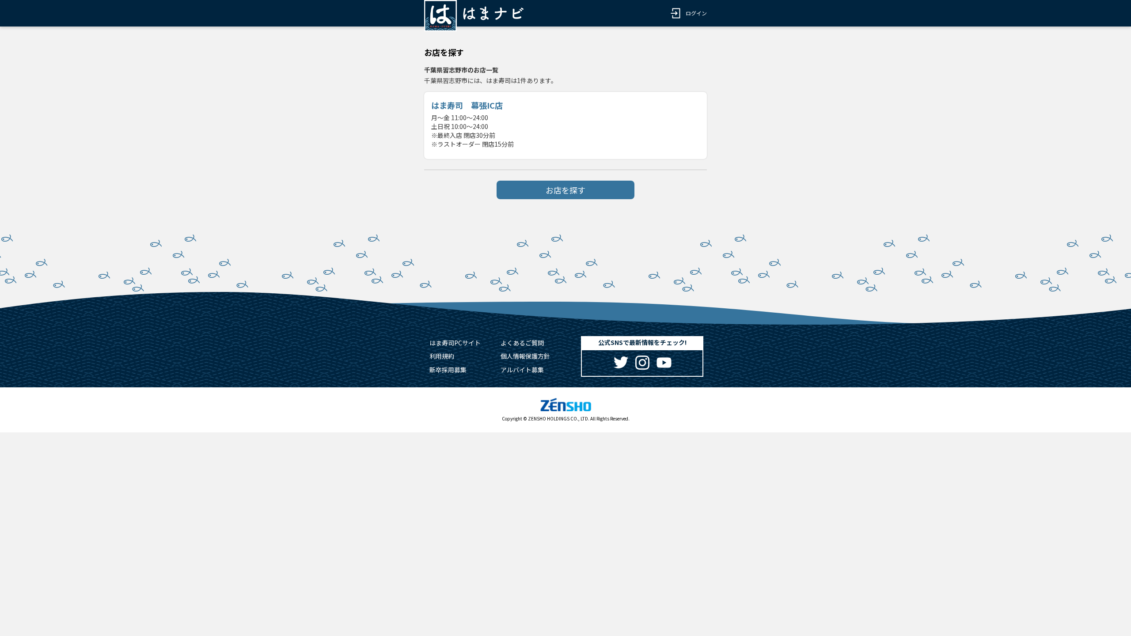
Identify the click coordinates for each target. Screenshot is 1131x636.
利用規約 (441, 356)
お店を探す (565, 190)
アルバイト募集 (522, 369)
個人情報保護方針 (525, 356)
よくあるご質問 (522, 342)
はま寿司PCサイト (455, 342)
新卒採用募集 (448, 369)
